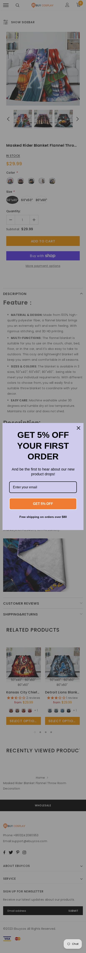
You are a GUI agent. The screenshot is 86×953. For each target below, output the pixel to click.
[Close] (78, 428)
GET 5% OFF (43, 504)
